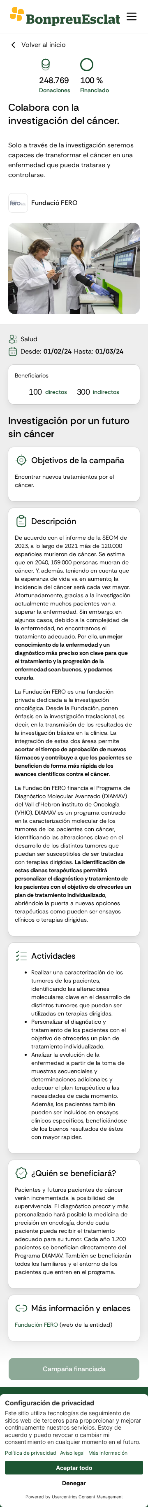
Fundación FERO (36, 1324)
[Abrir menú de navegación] (131, 16)
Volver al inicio (43, 44)
